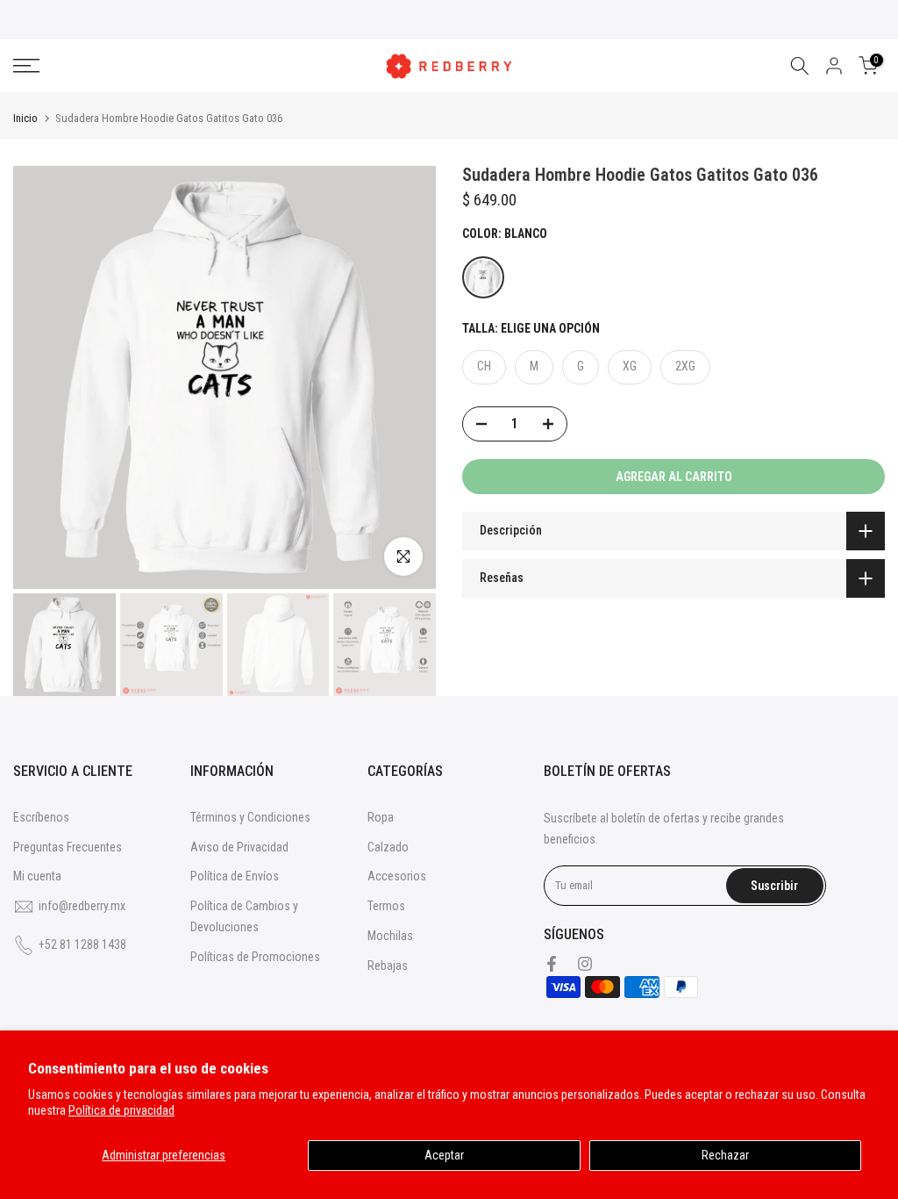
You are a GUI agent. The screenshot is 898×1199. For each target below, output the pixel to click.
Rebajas (387, 965)
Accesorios (396, 876)
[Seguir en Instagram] (585, 963)
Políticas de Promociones (255, 957)
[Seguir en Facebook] (551, 963)
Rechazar (725, 1155)
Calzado (388, 847)
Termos (386, 906)
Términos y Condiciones (250, 817)
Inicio (25, 118)
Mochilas (390, 936)
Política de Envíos (234, 876)
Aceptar (444, 1155)
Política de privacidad (121, 1110)
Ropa (380, 817)
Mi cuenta (37, 876)
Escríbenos (41, 817)
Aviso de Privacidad (239, 847)
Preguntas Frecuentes (67, 847)
